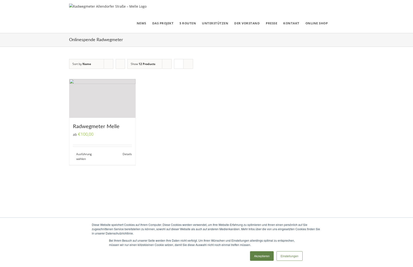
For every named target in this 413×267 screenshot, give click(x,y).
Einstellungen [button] (290, 256)
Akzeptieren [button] (262, 256)
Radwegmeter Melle (96, 126)
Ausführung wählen (84, 156)
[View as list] (188, 64)
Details (127, 154)
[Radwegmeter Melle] (102, 98)
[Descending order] (120, 64)
